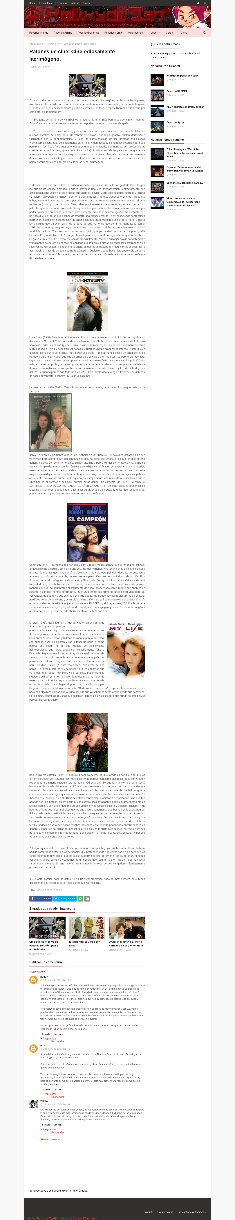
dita (34, 66)
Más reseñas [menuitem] (135, 32)
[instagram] (204, 3)
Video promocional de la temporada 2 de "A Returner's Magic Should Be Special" (183, 202)
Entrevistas (61, 3)
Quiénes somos (165, 1212)
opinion (40, 44)
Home (32, 3)
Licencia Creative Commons (191, 1212)
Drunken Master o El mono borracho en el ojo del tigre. (126, 943)
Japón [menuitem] (154, 32)
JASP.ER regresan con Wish (182, 75)
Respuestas (50, 1038)
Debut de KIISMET (177, 91)
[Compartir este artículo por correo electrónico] (87, 899)
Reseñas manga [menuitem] (38, 32)
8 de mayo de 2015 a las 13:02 (57, 1104)
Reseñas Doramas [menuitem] (88, 32)
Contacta (148, 1212)
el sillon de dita (44, 889)
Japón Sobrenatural (189, 53)
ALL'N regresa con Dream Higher (185, 106)
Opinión (87, 3)
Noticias (75, 3)
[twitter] (198, 3)
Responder (45, 1034)
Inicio (32, 44)
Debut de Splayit (176, 122)
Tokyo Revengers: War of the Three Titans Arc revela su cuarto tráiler (185, 153)
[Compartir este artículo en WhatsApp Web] (80, 899)
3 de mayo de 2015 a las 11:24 (57, 1049)
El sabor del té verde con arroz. (84, 943)
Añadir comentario (51, 1139)
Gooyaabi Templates (85, 1218)
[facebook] (192, 3)
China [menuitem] (184, 32)
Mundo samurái (159, 57)
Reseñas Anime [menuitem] (63, 32)
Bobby (44, 977)
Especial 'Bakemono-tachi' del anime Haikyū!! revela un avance (185, 169)
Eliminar (57, 1034)
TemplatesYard (46, 1218)
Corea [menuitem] (169, 32)
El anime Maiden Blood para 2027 (186, 182)
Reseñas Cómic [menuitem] (113, 32)
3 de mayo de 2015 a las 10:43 (57, 980)
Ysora (44, 1101)
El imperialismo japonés (163, 53)
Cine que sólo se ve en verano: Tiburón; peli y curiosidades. (43, 945)
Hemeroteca (45, 3)
